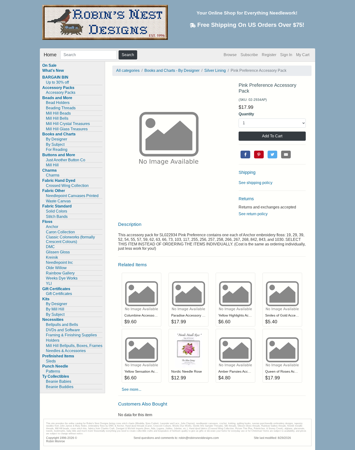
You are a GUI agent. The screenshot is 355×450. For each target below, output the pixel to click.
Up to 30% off (57, 82)
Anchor (52, 227)
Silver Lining (215, 70)
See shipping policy (255, 183)
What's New (53, 70)
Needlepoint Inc (59, 262)
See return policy (253, 214)
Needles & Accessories (66, 351)
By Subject (55, 144)
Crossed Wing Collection (67, 186)
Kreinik (52, 257)
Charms (52, 175)
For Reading (56, 150)
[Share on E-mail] (286, 154)
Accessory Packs (60, 92)
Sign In (286, 55)
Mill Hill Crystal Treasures (68, 124)
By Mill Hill (55, 309)
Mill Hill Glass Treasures (67, 129)
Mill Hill (52, 165)
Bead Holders (58, 103)
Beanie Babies (58, 381)
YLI (49, 283)
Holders (52, 340)
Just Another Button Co (65, 160)
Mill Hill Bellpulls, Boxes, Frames (74, 346)
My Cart (302, 55)
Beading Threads (61, 108)
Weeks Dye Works (62, 278)
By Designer (56, 139)
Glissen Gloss (58, 252)
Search (128, 55)
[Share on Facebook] (245, 154)
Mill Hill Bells (57, 118)
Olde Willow (56, 268)
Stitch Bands (57, 216)
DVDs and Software (63, 330)
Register (269, 55)
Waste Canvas (58, 201)
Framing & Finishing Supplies (71, 335)
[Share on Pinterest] (259, 154)
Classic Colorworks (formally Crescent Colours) (70, 239)
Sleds (51, 361)
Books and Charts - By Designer (171, 70)
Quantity (246, 114)
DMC (50, 247)
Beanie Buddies (59, 387)
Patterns (53, 371)
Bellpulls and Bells (62, 325)
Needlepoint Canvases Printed (72, 196)
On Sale (49, 65)
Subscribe (249, 55)
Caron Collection (60, 232)
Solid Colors (56, 211)
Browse (230, 55)
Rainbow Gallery (60, 273)
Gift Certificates (59, 294)
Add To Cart (272, 136)
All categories (128, 70)
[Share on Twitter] (272, 154)
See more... (131, 389)
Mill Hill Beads (58, 113)
